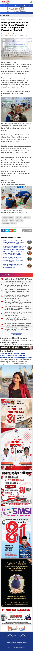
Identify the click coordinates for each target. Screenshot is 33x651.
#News (12, 220)
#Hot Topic (18, 217)
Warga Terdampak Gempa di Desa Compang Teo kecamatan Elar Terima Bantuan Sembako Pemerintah (18, 314)
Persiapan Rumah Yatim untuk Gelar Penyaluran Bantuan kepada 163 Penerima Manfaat (15, 26)
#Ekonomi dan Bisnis (7, 217)
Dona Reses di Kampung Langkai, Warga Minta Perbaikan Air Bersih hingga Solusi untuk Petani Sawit (16, 329)
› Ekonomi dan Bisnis (10, 19)
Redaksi (5, 640)
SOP (16, 640)
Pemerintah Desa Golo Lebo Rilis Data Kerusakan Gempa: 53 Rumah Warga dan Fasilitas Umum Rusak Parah (16, 285)
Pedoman (11, 640)
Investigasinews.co (20, 647)
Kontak (25, 642)
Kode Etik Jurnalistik (24, 640)
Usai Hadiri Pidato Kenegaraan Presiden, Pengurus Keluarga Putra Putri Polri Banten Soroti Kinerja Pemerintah (17, 308)
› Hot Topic (19, 19)
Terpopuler (27, 6)
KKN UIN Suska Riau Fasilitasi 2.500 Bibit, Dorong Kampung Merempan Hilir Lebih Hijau (17, 291)
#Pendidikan (19, 220)
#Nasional (4, 220)
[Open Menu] (30, 2)
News (16, 6)
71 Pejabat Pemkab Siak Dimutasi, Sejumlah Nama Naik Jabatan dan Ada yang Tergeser (17, 324)
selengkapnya (16, 334)
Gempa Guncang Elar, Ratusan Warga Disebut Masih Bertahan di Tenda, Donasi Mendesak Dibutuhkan (16, 319)
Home (5, 6)
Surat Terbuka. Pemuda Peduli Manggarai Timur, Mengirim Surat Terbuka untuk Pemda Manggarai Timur (17, 297)
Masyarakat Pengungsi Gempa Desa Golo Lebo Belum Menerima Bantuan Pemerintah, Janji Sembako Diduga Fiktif (18, 302)
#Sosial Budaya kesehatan (9, 223)
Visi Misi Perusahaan (16, 645)
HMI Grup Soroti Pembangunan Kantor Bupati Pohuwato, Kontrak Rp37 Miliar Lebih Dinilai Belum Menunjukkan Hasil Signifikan (18, 279)
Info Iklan (19, 642)
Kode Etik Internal (11, 642)
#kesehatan (27, 217)
